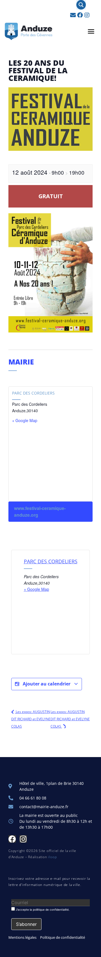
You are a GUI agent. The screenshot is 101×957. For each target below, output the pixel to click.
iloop (52, 857)
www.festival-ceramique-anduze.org (40, 511)
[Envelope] (73, 15)
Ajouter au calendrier (47, 684)
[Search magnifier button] (81, 5)
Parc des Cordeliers (33, 393)
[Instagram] (87, 15)
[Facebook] (80, 15)
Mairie (21, 361)
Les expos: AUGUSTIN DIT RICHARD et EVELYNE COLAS (30, 719)
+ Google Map (24, 420)
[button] (91, 31)
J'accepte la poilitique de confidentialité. (42, 909)
